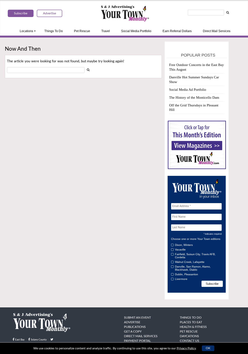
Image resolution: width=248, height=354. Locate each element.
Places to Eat (191, 322)
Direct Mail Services (216, 31)
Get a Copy (133, 331)
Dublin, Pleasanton (186, 274)
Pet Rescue (82, 31)
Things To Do (53, 31)
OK (208, 348)
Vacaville (180, 249)
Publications (135, 326)
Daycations (189, 336)
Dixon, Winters (184, 244)
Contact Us (189, 340)
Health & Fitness (193, 326)
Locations (26, 31)
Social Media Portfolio (136, 31)
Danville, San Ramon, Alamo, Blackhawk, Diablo (193, 268)
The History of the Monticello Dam (194, 97)
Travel (105, 31)
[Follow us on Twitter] (51, 339)
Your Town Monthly (125, 13)
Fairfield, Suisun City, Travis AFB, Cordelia (195, 256)
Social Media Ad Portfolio (187, 89)
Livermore (181, 278)
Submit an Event (137, 317)
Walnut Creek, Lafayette (189, 261)
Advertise (132, 322)
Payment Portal (137, 340)
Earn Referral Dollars (177, 31)
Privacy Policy (186, 348)
